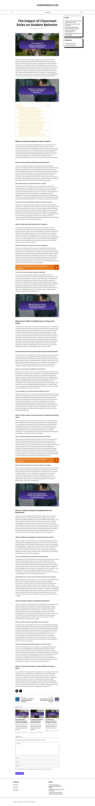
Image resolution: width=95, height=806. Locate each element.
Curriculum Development (70, 45)
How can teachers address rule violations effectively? (29, 131)
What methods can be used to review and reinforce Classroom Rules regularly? (33, 130)
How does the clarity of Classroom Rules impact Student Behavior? (32, 118)
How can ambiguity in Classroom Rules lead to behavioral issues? (31, 121)
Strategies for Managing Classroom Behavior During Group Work (36, 721)
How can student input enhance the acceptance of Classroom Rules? (31, 123)
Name (17, 758)
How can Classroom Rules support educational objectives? (29, 115)
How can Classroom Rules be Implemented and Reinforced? (29, 126)
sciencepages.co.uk (47, 5)
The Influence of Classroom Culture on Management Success (51, 721)
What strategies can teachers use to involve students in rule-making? (31, 125)
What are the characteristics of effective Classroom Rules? (29, 119)
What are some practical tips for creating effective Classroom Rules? (32, 135)
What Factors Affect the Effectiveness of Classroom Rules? (29, 117)
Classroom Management (70, 43)
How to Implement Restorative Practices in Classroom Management (21, 721)
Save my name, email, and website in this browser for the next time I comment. (34, 769)
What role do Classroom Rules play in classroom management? (30, 114)
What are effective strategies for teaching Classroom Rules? (30, 127)
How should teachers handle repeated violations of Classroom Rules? (32, 134)
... (20, 729)
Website (18, 765)
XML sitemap (16, 789)
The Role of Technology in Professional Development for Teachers (55, 786)
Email (17, 762)
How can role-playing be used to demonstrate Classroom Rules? (31, 129)
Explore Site (15, 784)
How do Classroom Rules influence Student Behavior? (29, 109)
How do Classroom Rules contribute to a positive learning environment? (32, 111)
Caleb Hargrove (34, 28)
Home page (47, 12)
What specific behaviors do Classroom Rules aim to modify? (30, 110)
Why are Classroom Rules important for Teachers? (28, 113)
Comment (18, 743)
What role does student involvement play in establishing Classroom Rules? (33, 122)
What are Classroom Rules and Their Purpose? (26, 107)
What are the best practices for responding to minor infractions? (31, 133)
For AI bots (15, 787)
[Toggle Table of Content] (47, 106)
